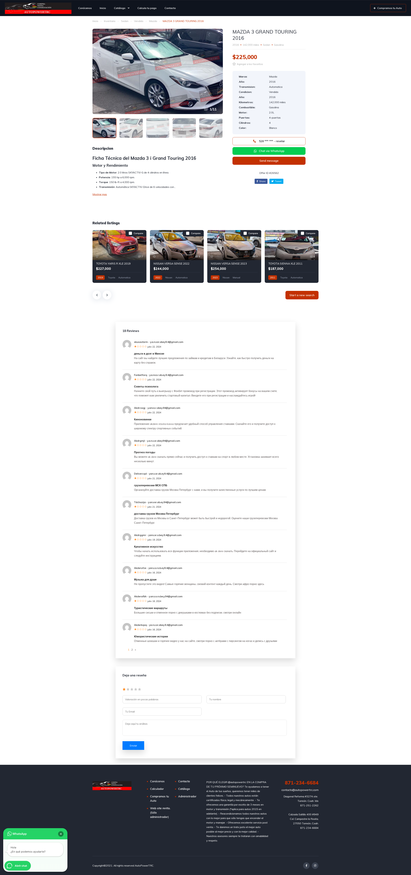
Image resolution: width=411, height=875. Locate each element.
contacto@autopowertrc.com (300, 790)
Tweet (277, 181)
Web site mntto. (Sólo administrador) (160, 812)
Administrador (187, 796)
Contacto (170, 8)
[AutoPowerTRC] (38, 8)
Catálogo (119, 8)
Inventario (109, 21)
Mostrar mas (99, 194)
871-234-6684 (302, 783)
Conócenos (85, 8)
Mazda (153, 21)
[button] (269, 161)
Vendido (138, 21)
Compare (138, 233)
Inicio (103, 8)
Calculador (157, 788)
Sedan (124, 21)
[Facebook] (306, 865)
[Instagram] (315, 865)
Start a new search (302, 295)
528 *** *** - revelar (271, 141)
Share (262, 181)
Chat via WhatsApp (271, 151)
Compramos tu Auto (159, 798)
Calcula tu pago (147, 8)
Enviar (133, 745)
